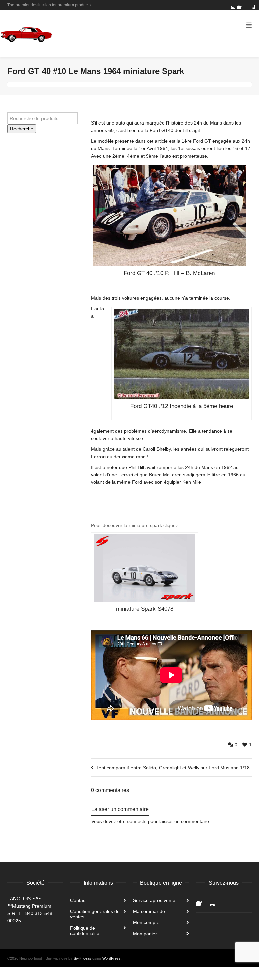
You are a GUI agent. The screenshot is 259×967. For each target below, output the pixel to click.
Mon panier (145, 933)
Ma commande (149, 911)
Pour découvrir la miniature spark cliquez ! (136, 525)
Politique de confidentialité (84, 930)
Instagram (215, 900)
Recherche (21, 128)
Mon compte (146, 922)
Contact (78, 900)
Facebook (241, 5)
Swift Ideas (82, 958)
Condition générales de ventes (95, 914)
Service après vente (154, 900)
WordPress (111, 958)
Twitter (231, 5)
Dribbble (251, 5)
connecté (137, 821)
